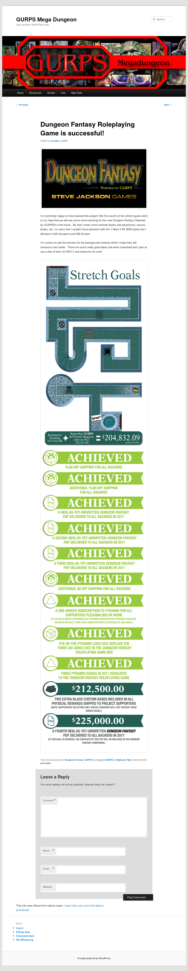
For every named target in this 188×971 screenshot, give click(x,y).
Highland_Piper (124, 759)
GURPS (88, 759)
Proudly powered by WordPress (94, 958)
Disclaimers (35, 92)
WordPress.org (24, 939)
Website (47, 886)
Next (168, 104)
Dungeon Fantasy (74, 759)
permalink (45, 763)
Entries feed (23, 932)
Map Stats (76, 92)
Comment (49, 800)
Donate (51, 92)
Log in (20, 928)
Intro (63, 92)
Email (48, 869)
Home (20, 92)
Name (48, 850)
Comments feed (25, 936)
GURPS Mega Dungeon (46, 19)
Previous (22, 104)
